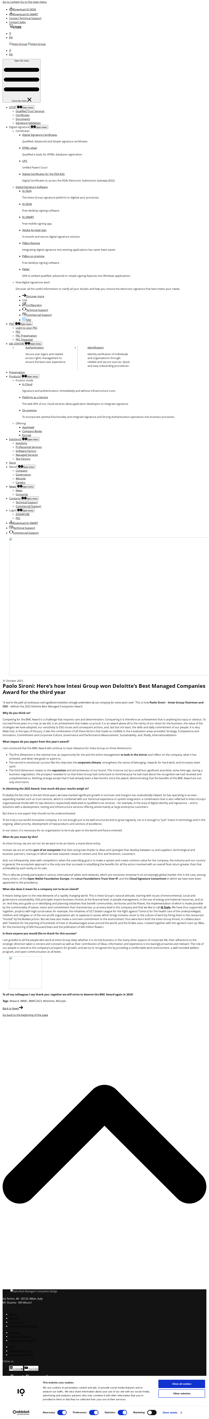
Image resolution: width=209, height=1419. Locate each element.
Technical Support (37, 310)
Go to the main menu (33, 2)
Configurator (34, 305)
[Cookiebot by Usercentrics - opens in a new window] (21, 1412)
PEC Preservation (26, 335)
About (13, 1314)
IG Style (165, 907)
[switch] (93, 1412)
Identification (96, 347)
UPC (24, 161)
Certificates (23, 115)
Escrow (26, 435)
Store (12, 463)
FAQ (28, 320)
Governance (23, 474)
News (12, 486)
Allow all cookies (181, 1383)
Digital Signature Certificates (39, 135)
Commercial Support (39, 315)
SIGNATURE (23, 514)
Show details (170, 1412)
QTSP (12, 107)
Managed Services (27, 455)
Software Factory (26, 451)
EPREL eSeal (29, 148)
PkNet (26, 269)
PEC (11, 324)
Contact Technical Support (25, 18)
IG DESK (27, 204)
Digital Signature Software (32, 187)
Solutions (15, 439)
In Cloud (27, 384)
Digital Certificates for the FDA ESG (43, 174)
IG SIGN (27, 191)
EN (11, 37)
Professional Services (29, 447)
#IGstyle (21, 478)
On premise (29, 410)
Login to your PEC (26, 328)
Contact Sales (17, 22)
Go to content (11, 2)
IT (10, 33)
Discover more (35, 296)
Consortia (22, 494)
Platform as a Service (35, 397)
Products (14, 376)
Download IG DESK (24, 9)
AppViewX (28, 427)
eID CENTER (16, 343)
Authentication (34, 347)
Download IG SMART (25, 14)
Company (21, 471)
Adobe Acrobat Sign (34, 230)
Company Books (32, 431)
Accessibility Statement (23, 1326)
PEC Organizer (24, 339)
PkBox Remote (31, 243)
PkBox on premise (33, 256)
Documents (23, 119)
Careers (20, 482)
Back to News (11, 1008)
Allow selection (182, 1393)
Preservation (17, 372)
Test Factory (23, 459)
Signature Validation (28, 123)
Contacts (14, 498)
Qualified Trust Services (30, 111)
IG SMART (28, 217)
